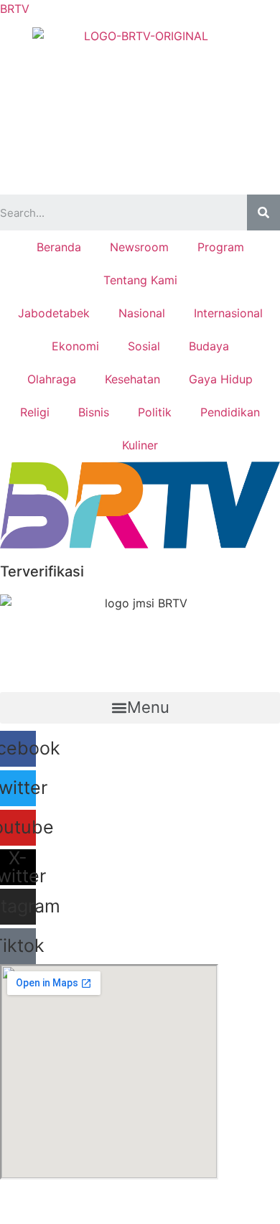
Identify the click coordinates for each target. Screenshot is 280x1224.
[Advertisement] (140, 144)
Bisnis (93, 412)
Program (220, 247)
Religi (35, 412)
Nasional (141, 313)
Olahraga (51, 379)
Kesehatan (132, 379)
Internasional (228, 313)
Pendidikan (230, 412)
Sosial (144, 346)
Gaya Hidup (221, 379)
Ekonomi (75, 346)
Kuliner (140, 445)
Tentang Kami (140, 280)
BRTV (14, 8)
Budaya (209, 346)
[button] (140, 708)
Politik (155, 412)
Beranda (59, 247)
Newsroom (139, 247)
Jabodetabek (54, 313)
